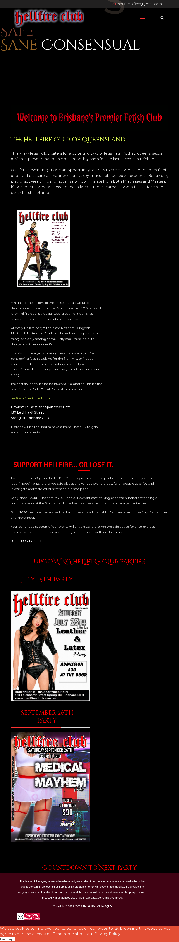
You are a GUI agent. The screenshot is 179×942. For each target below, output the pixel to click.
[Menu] (142, 18)
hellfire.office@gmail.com (140, 4)
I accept (7, 939)
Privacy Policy (107, 934)
